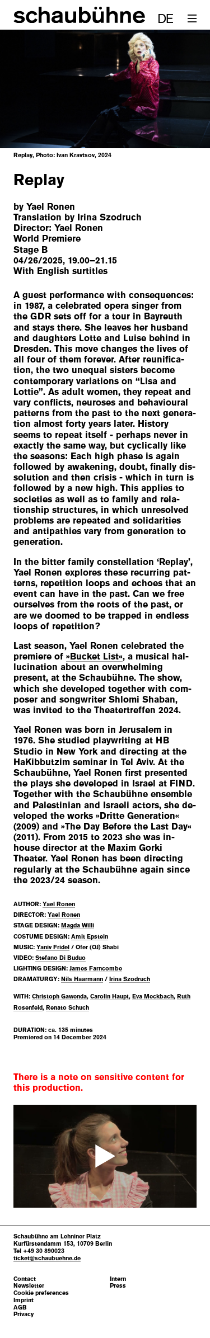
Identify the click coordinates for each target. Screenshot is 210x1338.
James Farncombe (95, 968)
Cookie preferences (41, 1293)
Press (118, 1285)
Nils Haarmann (82, 979)
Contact (24, 1279)
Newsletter (28, 1285)
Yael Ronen (59, 904)
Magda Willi (77, 925)
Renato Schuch (67, 1007)
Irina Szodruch (129, 979)
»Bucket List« (94, 656)
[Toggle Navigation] (192, 18)
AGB (20, 1307)
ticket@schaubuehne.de (47, 1258)
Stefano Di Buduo (60, 958)
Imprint (23, 1300)
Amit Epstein (89, 936)
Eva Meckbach (153, 996)
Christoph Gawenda (59, 996)
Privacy (23, 1314)
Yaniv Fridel (52, 947)
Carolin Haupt (109, 996)
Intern (118, 1279)
